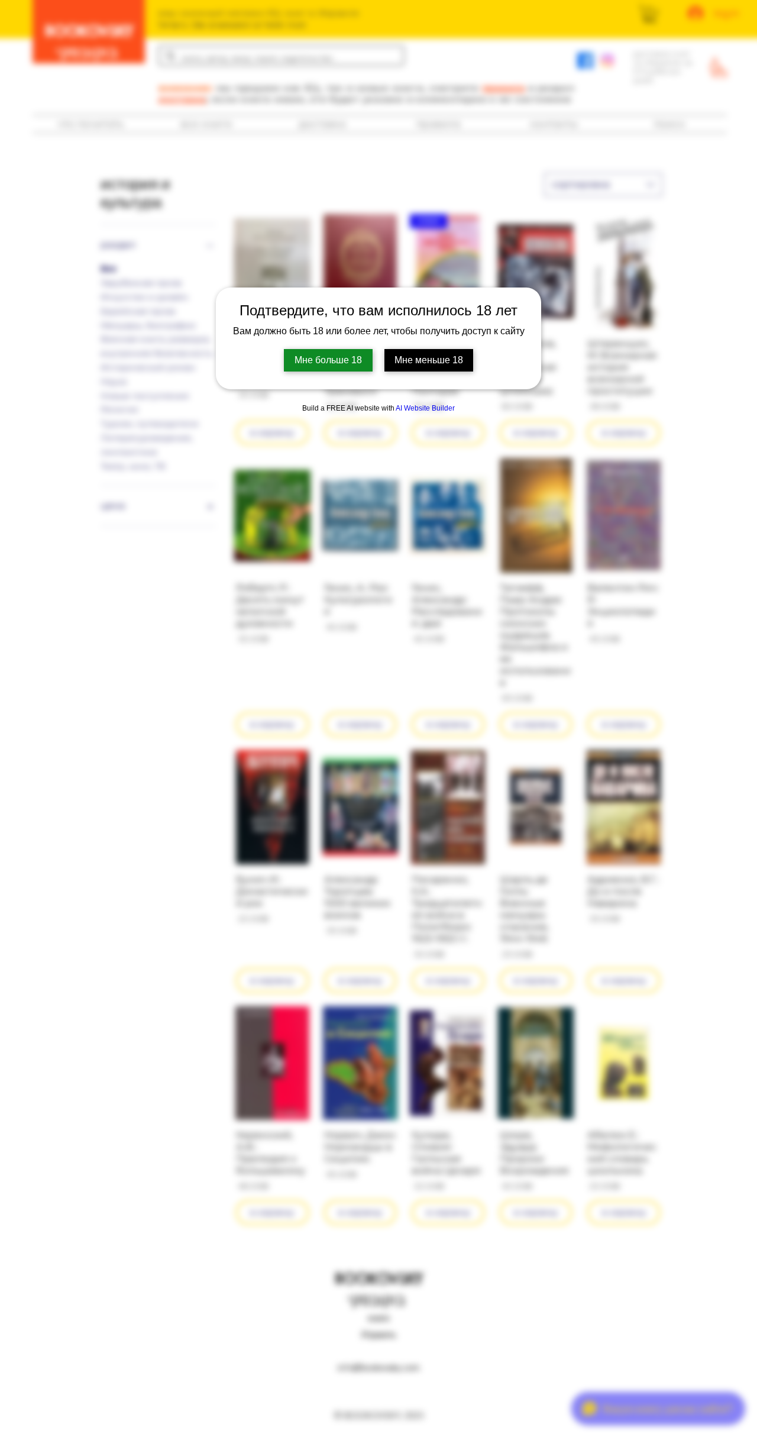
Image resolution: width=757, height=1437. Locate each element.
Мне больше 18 (328, 360)
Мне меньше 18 (428, 360)
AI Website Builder (425, 408)
